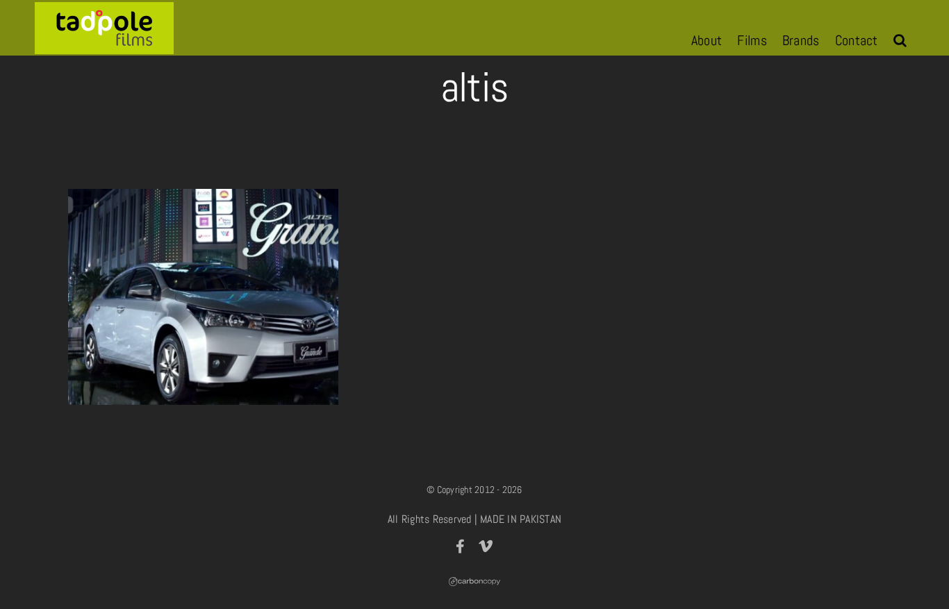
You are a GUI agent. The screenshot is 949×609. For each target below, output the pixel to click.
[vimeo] (486, 546)
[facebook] (460, 546)
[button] (900, 40)
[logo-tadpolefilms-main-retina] (104, 7)
